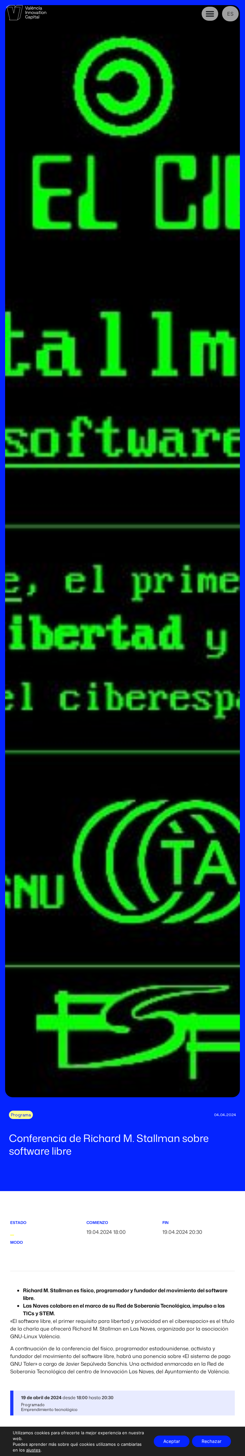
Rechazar (211, 1441)
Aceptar (171, 1441)
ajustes (33, 1449)
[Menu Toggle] (210, 13)
